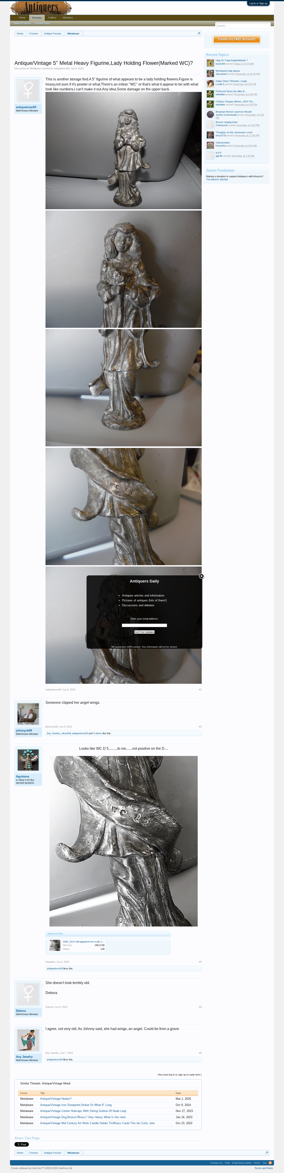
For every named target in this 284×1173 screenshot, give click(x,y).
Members (68, 17)
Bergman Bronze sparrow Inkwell (233, 111)
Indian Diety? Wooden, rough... (232, 81)
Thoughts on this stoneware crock (234, 132)
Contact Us (216, 1162)
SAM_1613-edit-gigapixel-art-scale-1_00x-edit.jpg (89, 941)
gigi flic (219, 156)
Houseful (220, 145)
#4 (200, 1007)
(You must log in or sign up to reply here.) (180, 1074)
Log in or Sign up (258, 3)
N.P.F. (219, 152)
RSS (270, 1162)
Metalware (35, 68)
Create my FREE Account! (237, 39)
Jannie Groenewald (226, 114)
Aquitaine (22, 776)
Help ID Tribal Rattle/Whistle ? (232, 60)
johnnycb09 (24, 730)
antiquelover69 (61, 68)
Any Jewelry (53, 733)
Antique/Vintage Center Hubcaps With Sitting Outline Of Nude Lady (83, 1111)
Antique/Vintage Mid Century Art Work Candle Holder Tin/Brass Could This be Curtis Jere (97, 1123)
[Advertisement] (108, 49)
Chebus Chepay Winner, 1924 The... (235, 101)
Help (227, 1162)
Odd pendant (223, 142)
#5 (200, 1053)
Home (22, 17)
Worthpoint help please (228, 71)
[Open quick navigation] (198, 33)
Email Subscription (242, 1162)
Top (264, 1162)
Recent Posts (42, 23)
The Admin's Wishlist (217, 179)
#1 (200, 689)
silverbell (66, 733)
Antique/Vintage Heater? (55, 1098)
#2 (200, 726)
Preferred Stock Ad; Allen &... (231, 91)
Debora (21, 1010)
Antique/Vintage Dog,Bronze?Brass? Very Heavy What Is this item (83, 1117)
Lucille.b (220, 84)
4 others (97, 733)
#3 (200, 961)
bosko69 (220, 63)
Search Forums (22, 23)
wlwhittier (220, 94)
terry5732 (221, 135)
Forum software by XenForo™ (42, 1168)
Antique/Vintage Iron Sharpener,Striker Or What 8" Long (76, 1105)
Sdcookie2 (221, 74)
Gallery (52, 17)
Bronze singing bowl (226, 122)
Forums (36, 17)
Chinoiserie (222, 125)
